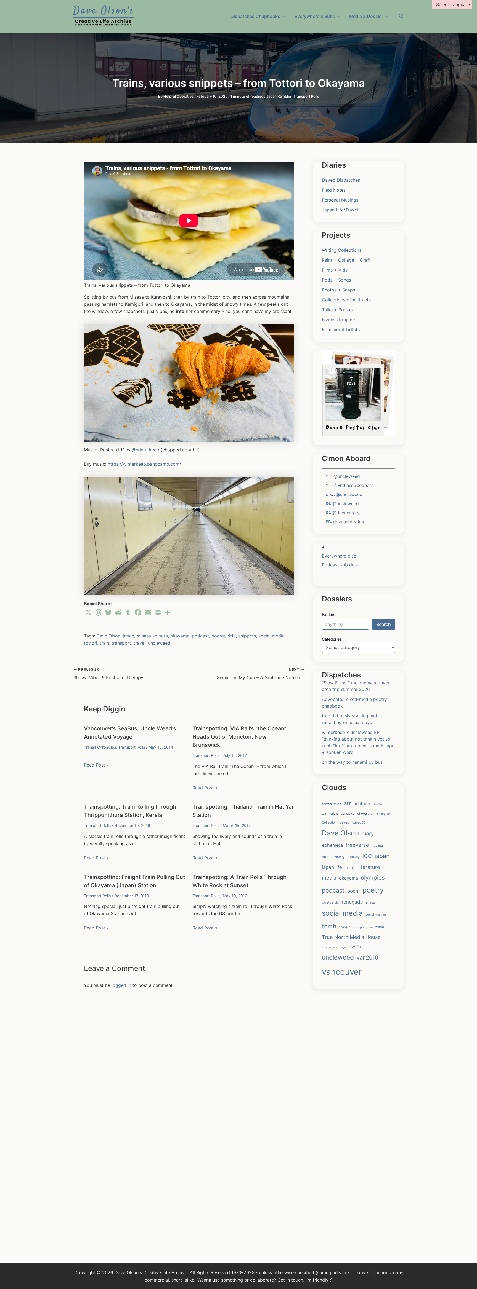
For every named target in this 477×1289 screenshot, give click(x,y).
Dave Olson (108, 636)
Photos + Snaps (338, 290)
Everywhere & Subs (315, 16)
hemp (327, 856)
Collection (329, 822)
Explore (328, 614)
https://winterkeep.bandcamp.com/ (144, 464)
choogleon (384, 814)
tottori (90, 643)
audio (378, 804)
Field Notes (334, 190)
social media (271, 636)
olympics (373, 877)
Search (383, 624)
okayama (179, 636)
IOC (367, 856)
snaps (370, 902)
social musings (376, 914)
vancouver (342, 972)
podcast (200, 636)
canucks (347, 813)
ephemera (332, 845)
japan (128, 636)
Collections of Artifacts (346, 299)
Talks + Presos (337, 309)
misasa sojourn (152, 636)
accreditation (331, 804)
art (347, 803)
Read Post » (96, 765)
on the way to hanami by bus (352, 762)
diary (368, 833)
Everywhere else (339, 556)
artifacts (362, 803)
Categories (332, 639)
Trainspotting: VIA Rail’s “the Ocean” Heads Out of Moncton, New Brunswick (239, 736)
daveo (344, 822)
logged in (121, 985)
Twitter (356, 946)
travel (139, 643)
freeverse (357, 845)
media (329, 878)
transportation (363, 927)
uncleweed (159, 643)
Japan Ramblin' (279, 96)
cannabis (330, 813)
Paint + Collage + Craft (346, 260)
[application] (283, 16)
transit (344, 927)
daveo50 (358, 822)
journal (350, 867)
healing (377, 846)
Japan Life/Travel (340, 210)
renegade (352, 902)
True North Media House (351, 937)
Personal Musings (340, 200)
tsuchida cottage (334, 947)
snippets (247, 636)
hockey (354, 857)
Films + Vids (335, 270)
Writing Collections (341, 250)
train (104, 643)
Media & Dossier (366, 16)
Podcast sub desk (340, 564)
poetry (218, 636)
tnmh (329, 926)
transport (121, 643)
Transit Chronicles (100, 747)
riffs (231, 636)
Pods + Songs (336, 280)
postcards (330, 902)
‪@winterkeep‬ (145, 449)
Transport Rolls (306, 96)
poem (353, 891)
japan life (332, 867)
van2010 (367, 957)
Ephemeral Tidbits (341, 329)
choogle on (365, 814)
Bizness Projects (339, 319)
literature (369, 867)
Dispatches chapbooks (255, 16)
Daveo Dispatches (341, 180)
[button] (401, 17)
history (339, 857)
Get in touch (290, 1280)
